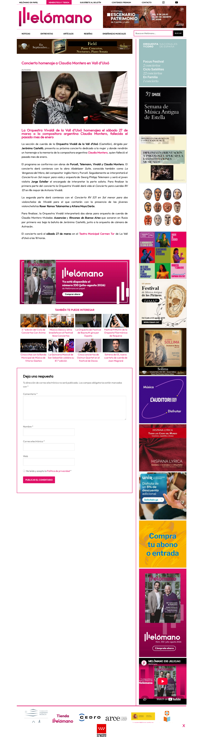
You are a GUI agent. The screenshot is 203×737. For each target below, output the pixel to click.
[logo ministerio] (143, 716)
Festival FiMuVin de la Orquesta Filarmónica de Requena (115, 332)
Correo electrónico (34, 441)
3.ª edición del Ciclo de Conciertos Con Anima (33, 331)
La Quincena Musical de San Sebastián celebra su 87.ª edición (61, 357)
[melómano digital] (162, 62)
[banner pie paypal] (101, 730)
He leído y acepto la (48, 470)
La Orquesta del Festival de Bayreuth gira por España (88, 332)
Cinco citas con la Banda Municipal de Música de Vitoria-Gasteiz (33, 357)
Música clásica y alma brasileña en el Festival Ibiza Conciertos (61, 332)
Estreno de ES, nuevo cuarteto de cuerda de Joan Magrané (115, 357)
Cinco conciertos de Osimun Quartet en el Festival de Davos (88, 357)
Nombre (28, 426)
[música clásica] (162, 496)
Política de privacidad (58, 470)
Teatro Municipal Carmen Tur (96, 233)
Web (25, 456)
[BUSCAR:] (154, 33)
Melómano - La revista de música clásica (55, 16)
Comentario (30, 393)
